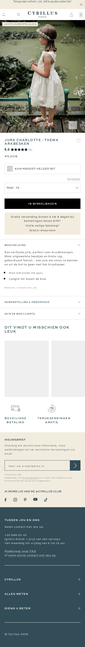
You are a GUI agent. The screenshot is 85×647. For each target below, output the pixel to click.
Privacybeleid (30, 477)
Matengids (73, 179)
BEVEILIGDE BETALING (16, 420)
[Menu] (3, 14)
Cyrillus (13, 579)
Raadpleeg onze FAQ (20, 551)
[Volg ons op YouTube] (35, 499)
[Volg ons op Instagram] (15, 500)
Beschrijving (15, 245)
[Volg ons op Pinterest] (25, 500)
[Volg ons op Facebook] (6, 500)
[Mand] (81, 14)
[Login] (71, 14)
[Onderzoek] (18, 14)
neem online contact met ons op (32, 555)
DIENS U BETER (18, 608)
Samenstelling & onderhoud (27, 302)
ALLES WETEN (16, 594)
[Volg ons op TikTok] (45, 500)
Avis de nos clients (20, 313)
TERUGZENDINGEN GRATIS (53, 420)
